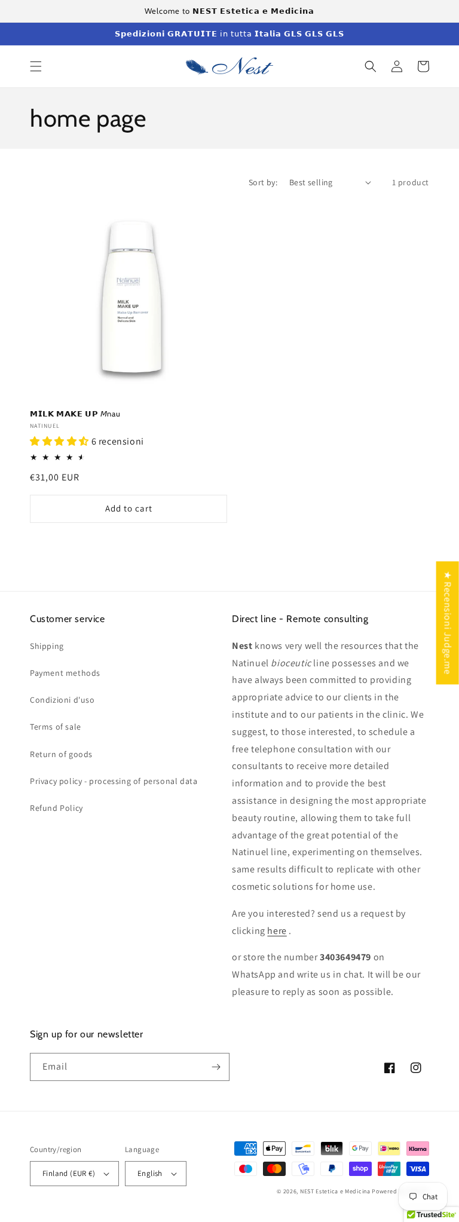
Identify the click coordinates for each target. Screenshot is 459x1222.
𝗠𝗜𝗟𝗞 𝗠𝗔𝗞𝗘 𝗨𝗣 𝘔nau (75, 413)
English (150, 1173)
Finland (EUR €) (68, 1173)
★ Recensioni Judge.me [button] (448, 623)
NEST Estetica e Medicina (335, 1191)
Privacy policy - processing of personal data (113, 781)
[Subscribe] (216, 1067)
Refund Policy (56, 808)
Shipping (47, 646)
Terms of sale (55, 726)
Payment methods (65, 672)
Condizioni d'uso (62, 699)
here (276, 930)
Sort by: (263, 182)
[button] (36, 66)
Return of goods (61, 754)
